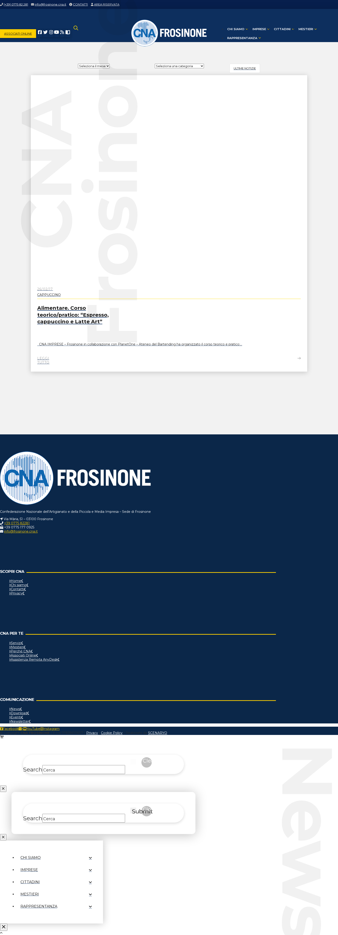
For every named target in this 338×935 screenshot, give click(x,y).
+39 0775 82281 (17, 523)
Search (32, 769)
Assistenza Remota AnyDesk (34, 659)
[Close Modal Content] (3, 789)
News (15, 709)
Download (19, 713)
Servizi (16, 643)
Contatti (17, 589)
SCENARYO (157, 733)
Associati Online (23, 655)
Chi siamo (18, 585)
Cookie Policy (112, 733)
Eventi (16, 717)
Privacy (17, 593)
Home (16, 581)
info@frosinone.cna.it (21, 531)
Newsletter (20, 721)
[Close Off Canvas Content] (3, 927)
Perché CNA (21, 651)
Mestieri (17, 647)
